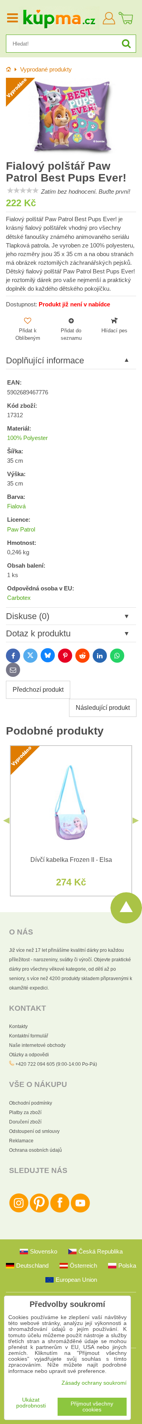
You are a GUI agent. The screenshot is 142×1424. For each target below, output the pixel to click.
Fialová (16, 506)
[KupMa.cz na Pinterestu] (39, 1211)
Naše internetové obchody (37, 1045)
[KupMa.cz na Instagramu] (18, 1211)
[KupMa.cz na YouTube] (80, 1211)
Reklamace (21, 1141)
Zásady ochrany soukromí (94, 1383)
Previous (6, 820)
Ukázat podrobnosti (31, 1403)
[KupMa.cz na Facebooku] (59, 1211)
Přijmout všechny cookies (92, 1407)
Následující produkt (103, 707)
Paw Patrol (21, 529)
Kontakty (18, 1026)
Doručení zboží (25, 1122)
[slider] (23, 190)
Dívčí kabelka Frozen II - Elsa (71, 859)
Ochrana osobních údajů (35, 1150)
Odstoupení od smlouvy (34, 1131)
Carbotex (19, 598)
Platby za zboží (25, 1112)
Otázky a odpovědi (29, 1054)
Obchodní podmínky (30, 1103)
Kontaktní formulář (28, 1036)
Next (135, 820)
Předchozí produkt (38, 689)
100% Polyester (27, 438)
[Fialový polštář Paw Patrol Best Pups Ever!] (71, 117)
